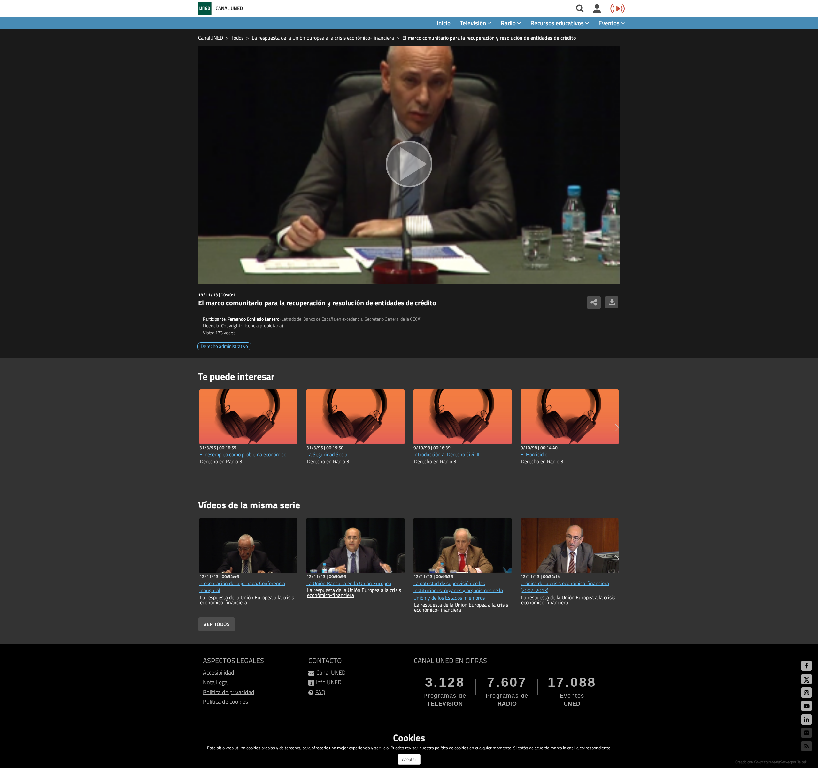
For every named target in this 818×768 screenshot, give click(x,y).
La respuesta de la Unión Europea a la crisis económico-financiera (323, 38)
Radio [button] (509, 22)
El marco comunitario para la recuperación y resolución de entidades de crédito (489, 38)
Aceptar (409, 759)
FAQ (320, 692)
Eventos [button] (609, 22)
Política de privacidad (228, 692)
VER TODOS (217, 624)
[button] (617, 428)
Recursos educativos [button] (557, 22)
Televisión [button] (473, 22)
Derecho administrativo (224, 346)
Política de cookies (225, 701)
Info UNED (329, 682)
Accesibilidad (218, 672)
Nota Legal (216, 682)
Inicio (444, 22)
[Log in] (597, 9)
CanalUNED (210, 38)
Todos (237, 38)
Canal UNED (331, 672)
